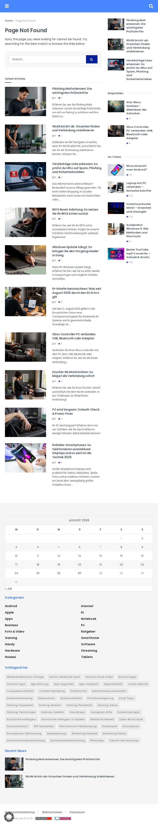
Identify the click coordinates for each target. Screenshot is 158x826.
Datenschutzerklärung (20, 812)
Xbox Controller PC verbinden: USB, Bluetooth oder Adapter (74, 336)
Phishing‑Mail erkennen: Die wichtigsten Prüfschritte (72, 91)
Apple (9, 612)
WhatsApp (97, 740)
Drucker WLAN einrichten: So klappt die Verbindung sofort (73, 374)
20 (79, 564)
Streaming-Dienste (84, 733)
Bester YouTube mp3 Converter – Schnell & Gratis (138, 253)
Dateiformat (79, 691)
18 (38, 564)
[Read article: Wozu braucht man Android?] (116, 170)
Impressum (77, 812)
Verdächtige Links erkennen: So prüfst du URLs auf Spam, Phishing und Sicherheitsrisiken (76, 168)
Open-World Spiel (131, 719)
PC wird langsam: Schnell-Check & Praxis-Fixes (75, 411)
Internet (87, 606)
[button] (9, 817)
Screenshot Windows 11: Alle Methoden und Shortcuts (137, 230)
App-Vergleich (89, 684)
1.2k (130, 195)
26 (58, 573)
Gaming (11, 638)
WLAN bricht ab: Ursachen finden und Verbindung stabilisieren (76, 128)
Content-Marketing (52, 691)
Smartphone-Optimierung (24, 733)
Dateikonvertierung (20, 698)
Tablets (87, 657)
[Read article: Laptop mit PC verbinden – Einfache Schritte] (116, 187)
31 (129, 241)
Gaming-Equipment (20, 705)
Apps (9, 619)
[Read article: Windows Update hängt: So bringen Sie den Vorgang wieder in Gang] (25, 260)
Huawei (10, 657)
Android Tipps (16, 684)
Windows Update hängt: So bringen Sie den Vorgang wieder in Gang (75, 251)
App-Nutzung (40, 684)
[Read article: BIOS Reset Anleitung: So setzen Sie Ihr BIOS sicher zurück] (25, 222)
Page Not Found (25, 20)
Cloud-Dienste (138, 684)
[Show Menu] (7, 6)
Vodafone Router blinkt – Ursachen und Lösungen (138, 207)
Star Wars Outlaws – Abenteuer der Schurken (136, 108)
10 (129, 118)
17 (16, 564)
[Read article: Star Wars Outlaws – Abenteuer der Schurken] (116, 106)
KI (82, 612)
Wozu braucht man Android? (136, 168)
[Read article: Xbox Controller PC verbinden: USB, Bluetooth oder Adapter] (25, 347)
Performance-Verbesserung (78, 726)
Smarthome (90, 638)
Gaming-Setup (107, 705)
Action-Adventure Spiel (64, 676)
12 (59, 556)
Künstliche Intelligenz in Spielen (63, 719)
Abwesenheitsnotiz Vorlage (25, 676)
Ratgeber (88, 631)
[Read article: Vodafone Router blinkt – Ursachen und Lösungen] (116, 208)
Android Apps (127, 676)
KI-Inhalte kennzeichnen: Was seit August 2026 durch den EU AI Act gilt (76, 293)
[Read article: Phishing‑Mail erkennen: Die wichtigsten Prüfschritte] (25, 101)
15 (121, 556)
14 (100, 556)
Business (11, 625)
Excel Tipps (126, 698)
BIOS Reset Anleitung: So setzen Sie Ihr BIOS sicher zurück (75, 211)
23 (142, 564)
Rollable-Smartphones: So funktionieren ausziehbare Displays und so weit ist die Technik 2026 (71, 451)
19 (59, 564)
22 (121, 564)
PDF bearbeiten (44, 726)
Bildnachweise (52, 812)
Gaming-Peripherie (79, 705)
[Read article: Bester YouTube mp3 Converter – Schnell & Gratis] (116, 254)
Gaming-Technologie (21, 712)
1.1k (130, 174)
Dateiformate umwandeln (109, 691)
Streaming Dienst (114, 733)
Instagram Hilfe (101, 712)
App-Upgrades (64, 684)
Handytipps (77, 712)
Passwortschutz (17, 726)
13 (79, 556)
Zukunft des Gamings (124, 740)
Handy (10, 644)
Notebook (88, 619)
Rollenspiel (109, 726)
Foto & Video (14, 631)
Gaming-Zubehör (52, 712)
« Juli (8, 589)
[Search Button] (151, 6)
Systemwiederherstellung (67, 740)
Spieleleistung (56, 733)
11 (38, 556)
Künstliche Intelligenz (21, 719)
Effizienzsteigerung (100, 698)
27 (79, 573)
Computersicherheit (20, 691)
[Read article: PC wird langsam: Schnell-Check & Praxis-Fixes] (25, 422)
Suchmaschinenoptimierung (26, 740)
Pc (83, 625)
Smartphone (131, 726)
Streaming (89, 651)
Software (88, 644)
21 (100, 564)
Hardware (12, 651)
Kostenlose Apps (128, 712)
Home (8, 20)
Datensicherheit (71, 698)
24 (16, 573)
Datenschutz (46, 698)
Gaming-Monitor (50, 705)
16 (142, 556)
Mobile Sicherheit (102, 719)
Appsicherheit (113, 684)
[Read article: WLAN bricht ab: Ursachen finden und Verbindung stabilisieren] (25, 139)
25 (38, 573)
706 (130, 262)
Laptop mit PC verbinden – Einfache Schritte (138, 186)
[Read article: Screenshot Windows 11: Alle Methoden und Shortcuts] (116, 229)
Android (11, 606)
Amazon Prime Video (99, 676)
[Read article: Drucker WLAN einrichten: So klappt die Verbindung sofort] (25, 384)
